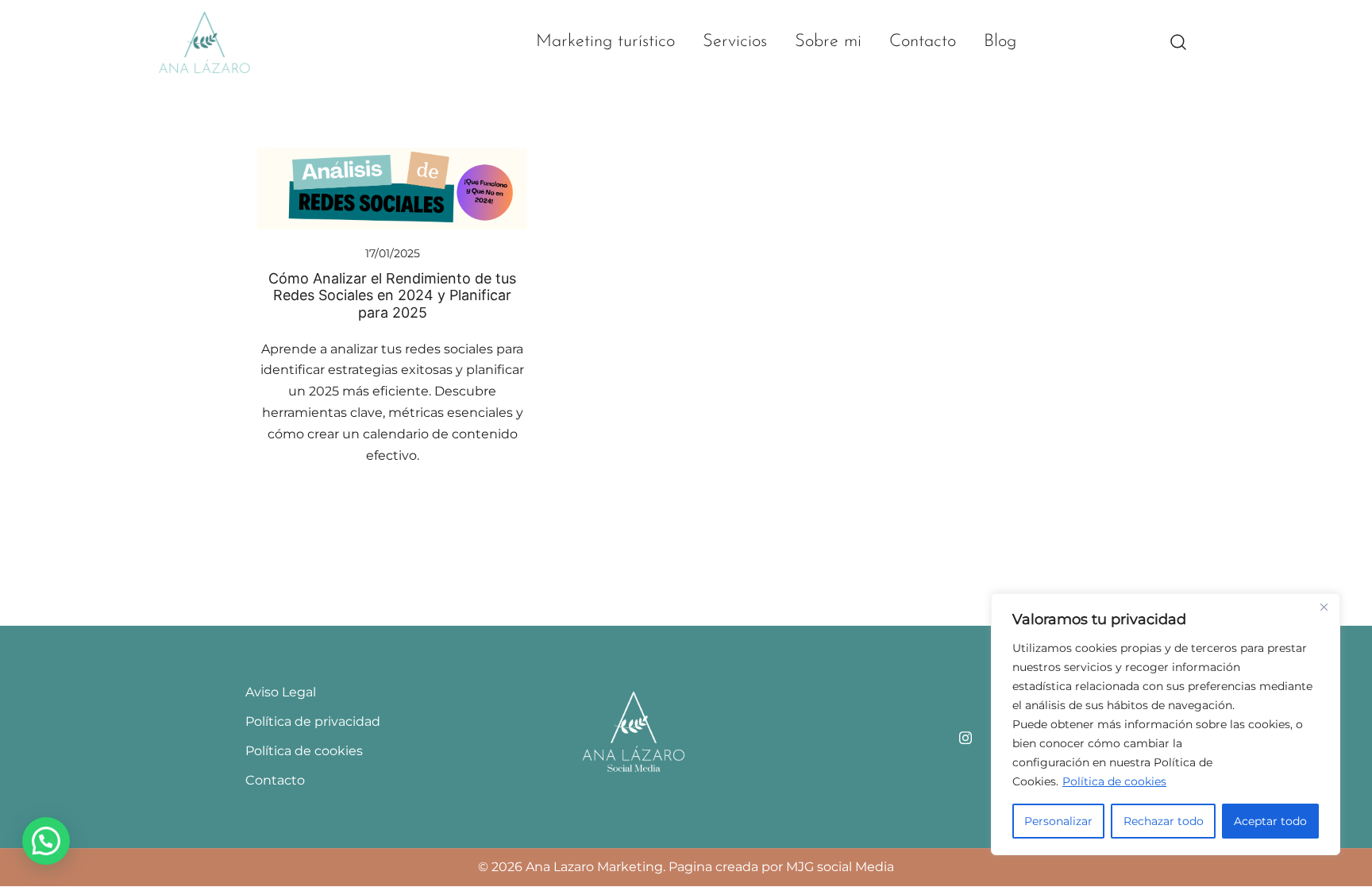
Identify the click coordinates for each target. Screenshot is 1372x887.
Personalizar (1058, 821)
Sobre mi (828, 42)
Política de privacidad (312, 721)
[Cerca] (1323, 606)
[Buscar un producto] (1179, 42)
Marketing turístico (605, 42)
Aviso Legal (280, 692)
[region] (1165, 724)
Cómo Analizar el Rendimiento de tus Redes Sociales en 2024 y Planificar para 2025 (392, 295)
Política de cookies (1114, 781)
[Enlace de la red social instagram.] (965, 735)
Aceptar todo (1270, 821)
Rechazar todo (1163, 821)
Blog (1000, 42)
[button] (46, 841)
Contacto (922, 42)
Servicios (735, 42)
